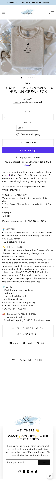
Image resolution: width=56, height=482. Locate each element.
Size (28, 112)
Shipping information (28, 328)
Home (27, 83)
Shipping (17, 102)
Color (27, 122)
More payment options (28, 157)
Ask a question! (28, 334)
